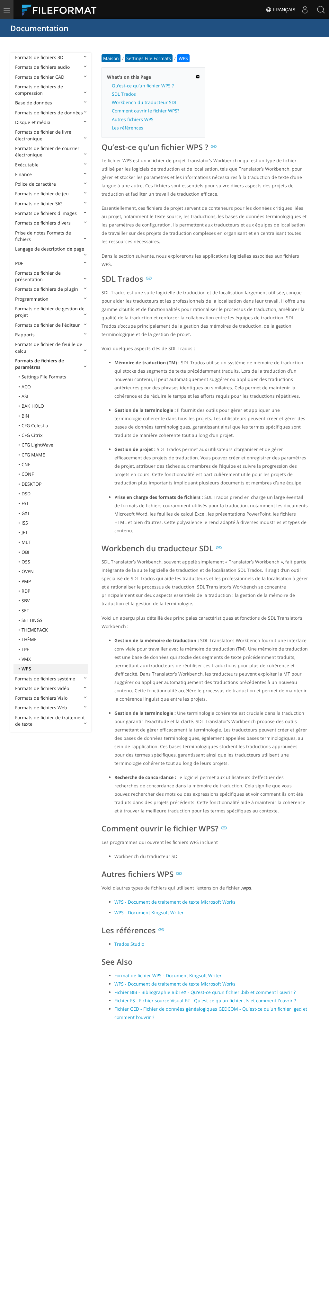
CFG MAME (33, 455)
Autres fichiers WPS (133, 119)
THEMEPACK (35, 630)
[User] (305, 9)
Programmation (32, 299)
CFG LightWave (37, 445)
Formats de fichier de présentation (38, 276)
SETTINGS (32, 620)
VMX (26, 659)
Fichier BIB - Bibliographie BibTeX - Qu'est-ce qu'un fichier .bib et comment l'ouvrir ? (205, 992)
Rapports (25, 335)
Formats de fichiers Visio (41, 698)
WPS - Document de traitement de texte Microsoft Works (175, 902)
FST (25, 503)
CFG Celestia (35, 425)
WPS (26, 669)
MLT (26, 542)
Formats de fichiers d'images (46, 213)
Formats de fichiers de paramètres (39, 364)
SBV (26, 601)
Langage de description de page (49, 249)
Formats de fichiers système (45, 679)
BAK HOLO (33, 406)
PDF (19, 263)
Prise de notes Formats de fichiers (43, 236)
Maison (111, 58)
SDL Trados (124, 94)
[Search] (321, 9)
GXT (26, 513)
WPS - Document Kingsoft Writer (149, 912)
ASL (25, 396)
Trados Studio (129, 944)
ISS (25, 523)
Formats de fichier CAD (39, 77)
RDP (26, 591)
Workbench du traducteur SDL (144, 102)
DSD (26, 494)
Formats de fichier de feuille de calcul (48, 347)
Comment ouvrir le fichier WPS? (145, 111)
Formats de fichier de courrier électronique (47, 151)
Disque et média (32, 122)
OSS (26, 562)
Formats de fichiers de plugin (46, 289)
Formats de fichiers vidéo (42, 688)
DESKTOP (31, 484)
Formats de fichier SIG (38, 203)
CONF (28, 474)
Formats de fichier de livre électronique (43, 135)
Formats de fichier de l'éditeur (47, 325)
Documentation (39, 28)
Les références (127, 128)
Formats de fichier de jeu (42, 193)
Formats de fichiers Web (41, 707)
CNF (26, 464)
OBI (25, 552)
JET (25, 532)
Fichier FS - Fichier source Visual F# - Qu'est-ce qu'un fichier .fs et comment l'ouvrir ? (205, 1000)
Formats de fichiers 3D (39, 57)
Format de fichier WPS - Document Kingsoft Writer (168, 975)
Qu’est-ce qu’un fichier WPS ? (143, 86)
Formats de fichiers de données (49, 113)
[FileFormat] (61, 10)
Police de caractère (35, 184)
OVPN (28, 571)
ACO (26, 387)
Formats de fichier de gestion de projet (49, 312)
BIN (25, 416)
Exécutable (27, 165)
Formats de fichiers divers (43, 223)
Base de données (33, 103)
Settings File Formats (44, 377)
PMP (26, 581)
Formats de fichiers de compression (39, 90)
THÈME (29, 639)
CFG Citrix (32, 435)
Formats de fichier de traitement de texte (50, 720)
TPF (25, 649)
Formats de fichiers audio (42, 67)
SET (25, 610)
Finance (23, 174)
